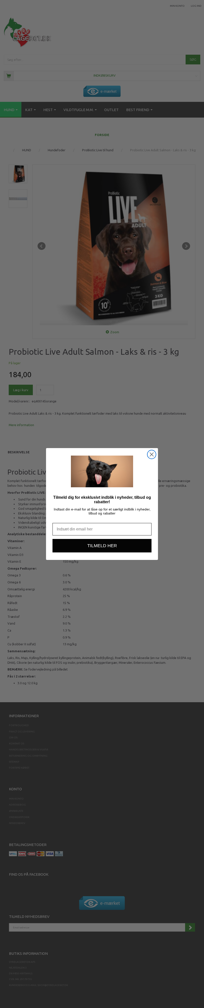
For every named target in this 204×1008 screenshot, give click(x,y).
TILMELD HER (102, 545)
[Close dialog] (151, 454)
